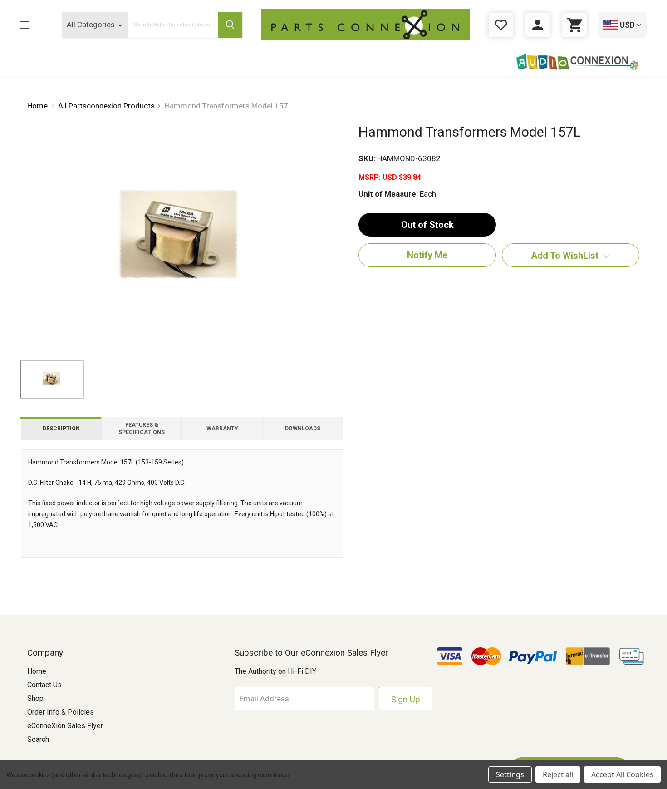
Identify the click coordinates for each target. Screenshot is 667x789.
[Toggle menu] (32, 24)
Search (38, 739)
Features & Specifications (141, 428)
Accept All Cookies (622, 774)
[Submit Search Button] (230, 25)
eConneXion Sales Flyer (65, 725)
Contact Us (44, 685)
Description (61, 428)
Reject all (558, 774)
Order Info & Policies (60, 712)
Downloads (302, 428)
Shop (35, 698)
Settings (510, 774)
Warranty (222, 428)
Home (36, 671)
